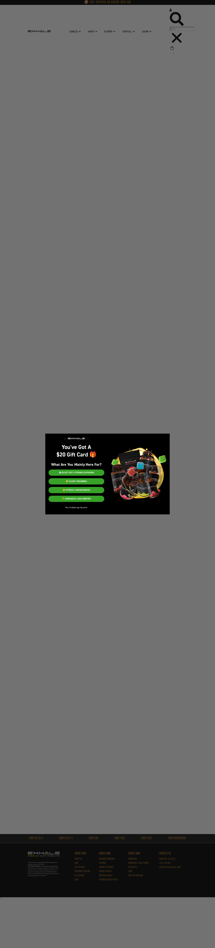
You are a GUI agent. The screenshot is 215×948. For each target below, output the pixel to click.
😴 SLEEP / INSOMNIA (76, 481)
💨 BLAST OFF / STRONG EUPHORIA (76, 473)
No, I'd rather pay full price (76, 507)
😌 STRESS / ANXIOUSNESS (76, 490)
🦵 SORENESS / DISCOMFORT (76, 499)
